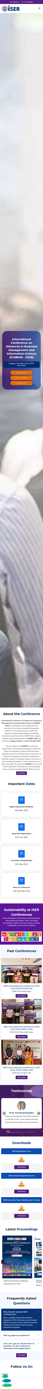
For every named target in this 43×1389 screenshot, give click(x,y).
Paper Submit (21, 372)
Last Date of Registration (21, 860)
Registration (21, 383)
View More (21, 773)
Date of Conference (21, 887)
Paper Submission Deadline (21, 807)
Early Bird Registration (21, 834)
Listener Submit (21, 378)
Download (21, 1167)
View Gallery (21, 996)
